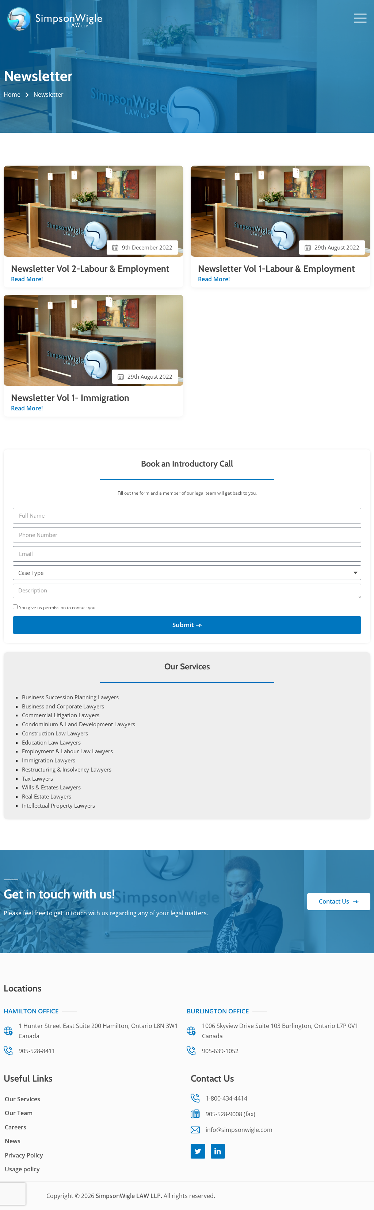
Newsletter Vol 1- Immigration (70, 397)
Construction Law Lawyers (55, 733)
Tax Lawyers (37, 778)
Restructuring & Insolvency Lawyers (66, 769)
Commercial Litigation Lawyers (60, 715)
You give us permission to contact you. (57, 607)
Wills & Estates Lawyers (51, 787)
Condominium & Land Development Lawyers (78, 724)
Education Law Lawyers (51, 742)
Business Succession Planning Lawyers (70, 697)
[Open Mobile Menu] (360, 17)
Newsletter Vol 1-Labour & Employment (276, 268)
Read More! (27, 279)
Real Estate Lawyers (46, 796)
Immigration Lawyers (48, 760)
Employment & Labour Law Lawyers (67, 751)
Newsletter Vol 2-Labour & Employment (90, 268)
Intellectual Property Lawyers (58, 805)
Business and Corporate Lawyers (63, 706)
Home (12, 94)
